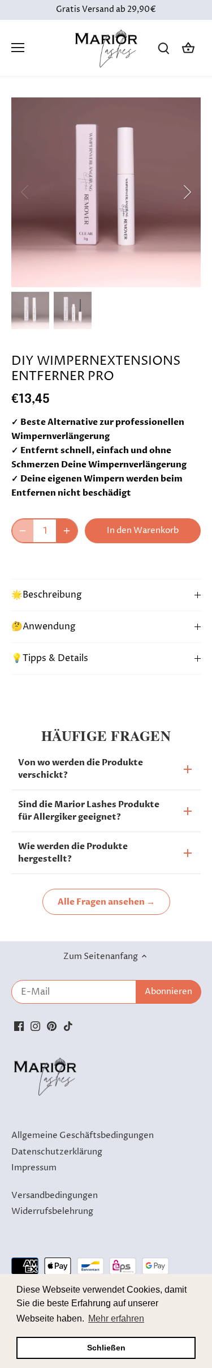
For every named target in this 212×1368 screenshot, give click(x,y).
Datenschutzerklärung (56, 1152)
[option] (106, 192)
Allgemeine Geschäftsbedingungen (82, 1135)
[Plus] (66, 531)
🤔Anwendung (43, 627)
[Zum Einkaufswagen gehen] (188, 47)
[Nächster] (186, 192)
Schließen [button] (106, 1347)
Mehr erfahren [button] (116, 1318)
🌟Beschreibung (46, 595)
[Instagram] (35, 1026)
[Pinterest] (52, 1026)
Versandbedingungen (54, 1195)
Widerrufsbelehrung (52, 1211)
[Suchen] (163, 47)
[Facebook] (19, 1026)
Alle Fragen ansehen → (106, 901)
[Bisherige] (25, 192)
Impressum (34, 1168)
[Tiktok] (68, 1026)
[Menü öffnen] (17, 47)
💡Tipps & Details (49, 658)
